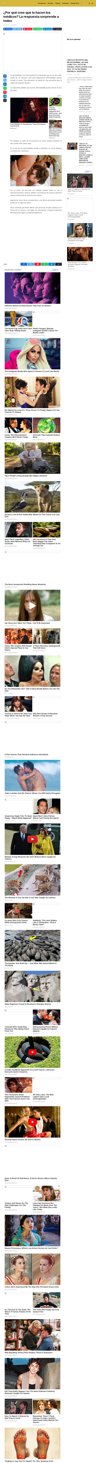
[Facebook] (5, 76)
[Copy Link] (5, 100)
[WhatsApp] (5, 88)
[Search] (92, 3)
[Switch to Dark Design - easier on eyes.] (89, 3)
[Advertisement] (39, 237)
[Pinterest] (5, 92)
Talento (57, 3)
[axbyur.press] (3, 3)
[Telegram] (5, 96)
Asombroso (42, 3)
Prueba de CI (75, 3)
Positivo (50, 3)
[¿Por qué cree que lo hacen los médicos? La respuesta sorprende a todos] (32, 52)
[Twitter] (5, 80)
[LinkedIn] (5, 84)
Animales (65, 3)
